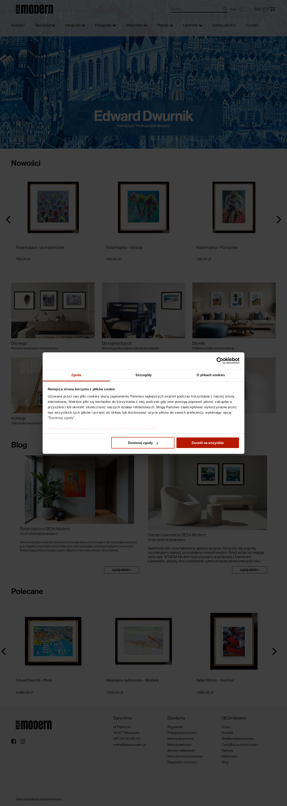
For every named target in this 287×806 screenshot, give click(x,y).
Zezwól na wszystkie (207, 443)
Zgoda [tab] (76, 375)
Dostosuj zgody (140, 443)
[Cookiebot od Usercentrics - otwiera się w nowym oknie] (219, 360)
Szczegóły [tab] (143, 375)
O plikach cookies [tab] (211, 375)
